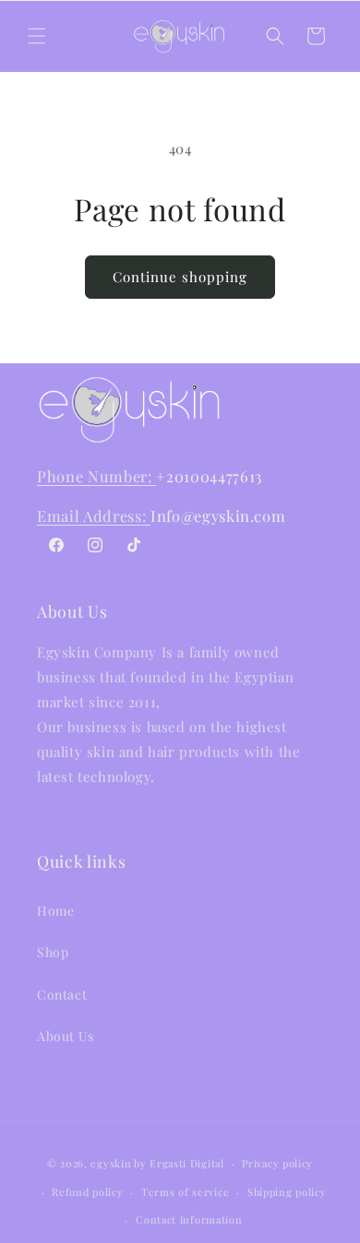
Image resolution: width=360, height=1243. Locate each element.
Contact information (189, 1219)
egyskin (110, 1163)
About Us (65, 1036)
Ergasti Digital (187, 1163)
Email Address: (93, 515)
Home (55, 910)
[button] (37, 36)
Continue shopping (180, 276)
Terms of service (185, 1192)
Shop (52, 952)
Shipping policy (287, 1192)
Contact (62, 994)
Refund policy (87, 1192)
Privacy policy (277, 1163)
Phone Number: (96, 476)
